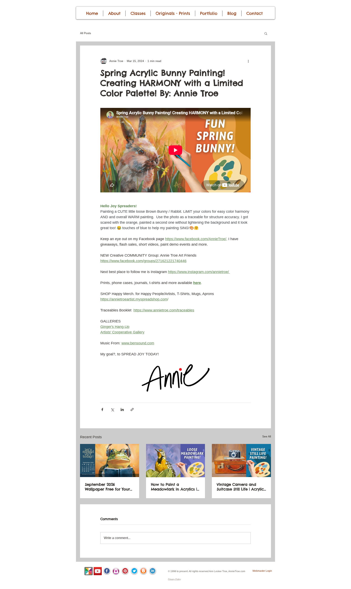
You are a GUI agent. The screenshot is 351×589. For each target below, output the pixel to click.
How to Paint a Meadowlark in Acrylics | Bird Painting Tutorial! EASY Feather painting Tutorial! (174, 486)
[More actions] (248, 61)
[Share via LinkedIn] (122, 409)
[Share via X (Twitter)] (112, 409)
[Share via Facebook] (102, 409)
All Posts (85, 33)
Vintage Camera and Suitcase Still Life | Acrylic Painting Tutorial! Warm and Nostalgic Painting (240, 486)
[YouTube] (98, 571)
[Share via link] (132, 409)
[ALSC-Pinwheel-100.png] (88, 571)
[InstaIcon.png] (116, 571)
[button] (266, 33)
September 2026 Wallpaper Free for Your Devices (107, 486)
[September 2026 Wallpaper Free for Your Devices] (109, 460)
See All (266, 436)
